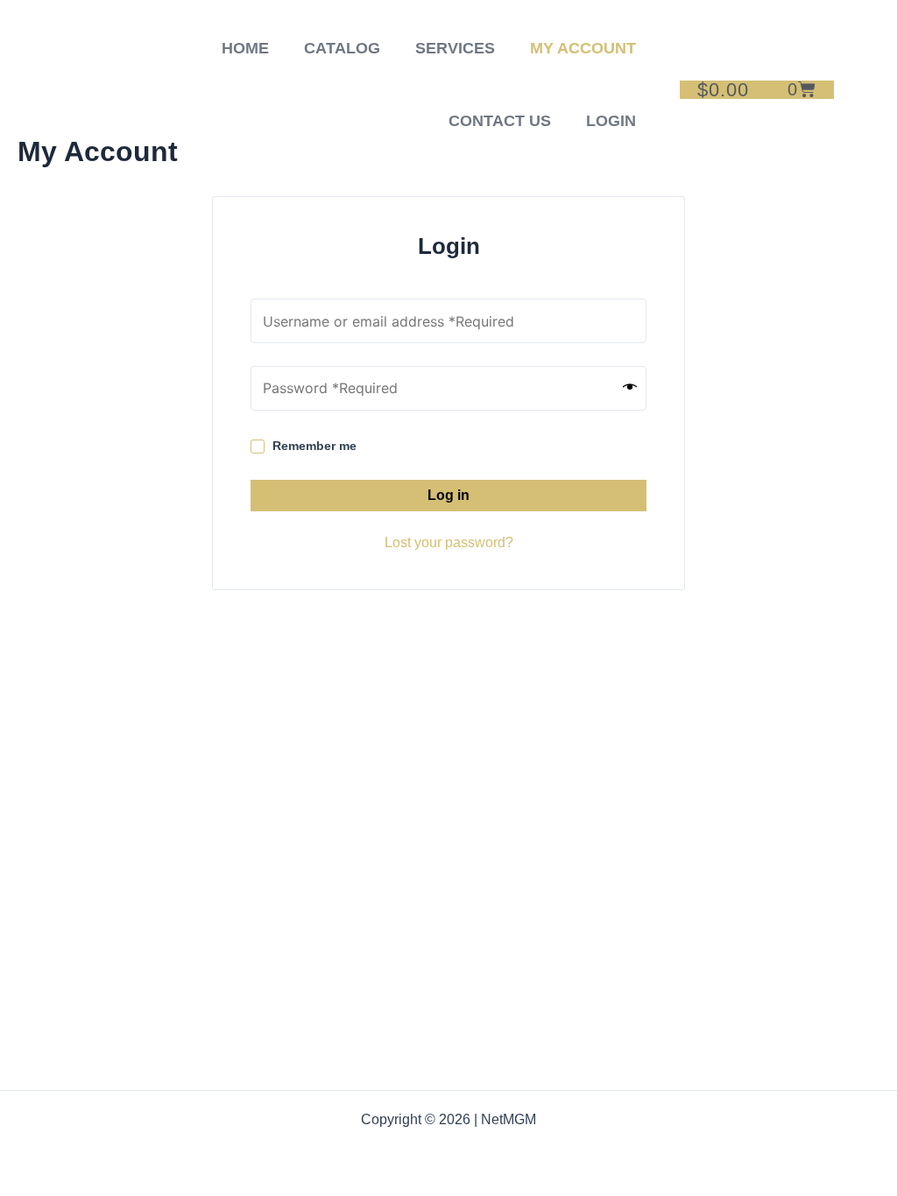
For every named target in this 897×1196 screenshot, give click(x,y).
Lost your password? (449, 542)
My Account (583, 48)
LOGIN (611, 121)
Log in (448, 495)
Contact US (499, 121)
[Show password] (630, 388)
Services (455, 48)
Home (245, 48)
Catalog (342, 48)
